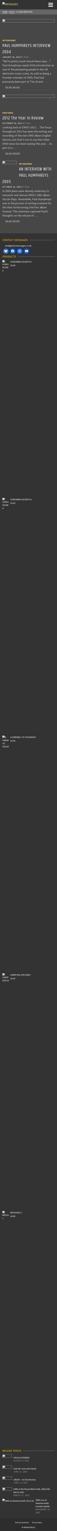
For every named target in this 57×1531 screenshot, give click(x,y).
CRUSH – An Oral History (24, 1479)
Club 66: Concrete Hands (24, 1468)
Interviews (9, 40)
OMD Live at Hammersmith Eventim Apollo (43, 1503)
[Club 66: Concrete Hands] (7, 1470)
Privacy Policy (37, 1522)
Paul (26, 57)
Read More (12, 87)
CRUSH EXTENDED (21, 1457)
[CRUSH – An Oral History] (7, 1481)
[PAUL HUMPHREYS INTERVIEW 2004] (28, 28)
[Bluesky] (5, 251)
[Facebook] (12, 251)
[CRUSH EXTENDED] (7, 1459)
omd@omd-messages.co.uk (18, 245)
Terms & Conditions (22, 1522)
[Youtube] (26, 251)
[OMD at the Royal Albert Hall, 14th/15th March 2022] (7, 1492)
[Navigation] (51, 4)
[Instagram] (19, 251)
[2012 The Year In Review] (28, 102)
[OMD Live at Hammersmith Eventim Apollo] (18, 1500)
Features (7, 113)
